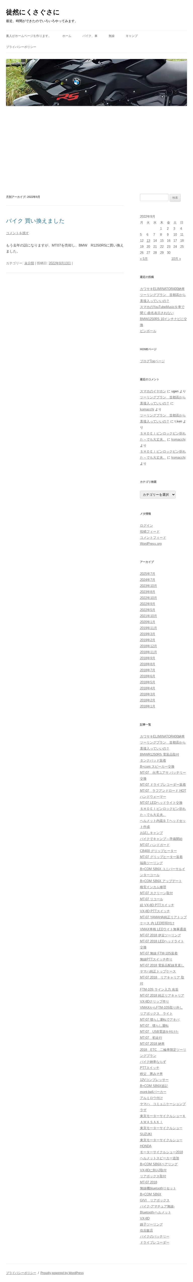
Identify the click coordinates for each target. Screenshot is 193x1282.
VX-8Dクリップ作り (154, 1001)
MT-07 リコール (151, 899)
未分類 (29, 263)
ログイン (146, 525)
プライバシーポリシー (21, 47)
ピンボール (148, 331)
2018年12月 (148, 646)
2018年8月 (147, 664)
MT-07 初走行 (151, 1038)
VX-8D (145, 1218)
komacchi (147, 409)
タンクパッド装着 (153, 760)
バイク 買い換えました (35, 221)
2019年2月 (147, 640)
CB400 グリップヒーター (158, 851)
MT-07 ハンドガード (155, 845)
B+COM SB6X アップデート (161, 881)
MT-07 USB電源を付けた (159, 1031)
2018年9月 (147, 658)
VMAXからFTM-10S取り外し (161, 1007)
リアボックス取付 (153, 1176)
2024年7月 (147, 580)
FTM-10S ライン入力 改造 (159, 989)
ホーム (66, 36)
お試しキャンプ (151, 833)
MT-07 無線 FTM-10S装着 (159, 953)
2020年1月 (147, 622)
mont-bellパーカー (153, 1092)
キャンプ (132, 36)
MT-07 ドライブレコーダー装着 (163, 784)
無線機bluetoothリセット (158, 1188)
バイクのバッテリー (154, 1236)
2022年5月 (147, 610)
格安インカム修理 (153, 887)
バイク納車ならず (153, 1062)
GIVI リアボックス (155, 1200)
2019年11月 (148, 628)
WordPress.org (151, 543)
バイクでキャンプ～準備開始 (161, 839)
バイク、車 (90, 36)
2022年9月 (147, 604)
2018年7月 (147, 670)
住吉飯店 (146, 1230)
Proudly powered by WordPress (62, 1273)
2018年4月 (147, 688)
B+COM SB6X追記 (154, 1086)
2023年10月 (148, 586)
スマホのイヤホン (153, 391)
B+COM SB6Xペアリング (159, 1164)
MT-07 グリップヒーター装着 (161, 857)
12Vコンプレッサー (154, 1080)
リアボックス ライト (156, 1013)
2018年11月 (148, 652)
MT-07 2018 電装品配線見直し (162, 965)
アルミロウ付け (151, 1098)
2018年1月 (147, 706)
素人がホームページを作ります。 (28, 36)
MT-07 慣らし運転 (154, 1025)
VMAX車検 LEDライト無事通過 (163, 929)
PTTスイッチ (149, 1068)
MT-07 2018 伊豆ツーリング (160, 935)
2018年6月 (147, 676)
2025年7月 (147, 574)
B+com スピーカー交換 (157, 766)
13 (148, 240)
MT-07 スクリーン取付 (156, 893)
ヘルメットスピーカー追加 (159, 1158)
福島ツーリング (151, 863)
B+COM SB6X (150, 1194)
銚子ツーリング (151, 1224)
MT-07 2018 (148, 1182)
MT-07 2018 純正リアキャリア (162, 995)
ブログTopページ (152, 361)
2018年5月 (147, 682)
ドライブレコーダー (154, 1242)
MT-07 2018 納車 (152, 1044)
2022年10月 (148, 598)
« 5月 (144, 259)
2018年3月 (147, 694)
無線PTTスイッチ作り (156, 959)
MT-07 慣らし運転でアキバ (159, 1019)
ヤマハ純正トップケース (158, 971)
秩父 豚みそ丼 (151, 1074)
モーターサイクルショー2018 (161, 1152)
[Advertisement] (96, 150)
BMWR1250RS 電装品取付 (159, 754)
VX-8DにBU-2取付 (153, 1170)
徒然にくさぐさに (33, 12)
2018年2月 (147, 700)
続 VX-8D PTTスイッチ (157, 905)
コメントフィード (153, 537)
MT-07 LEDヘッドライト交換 (161, 803)
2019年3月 (147, 634)
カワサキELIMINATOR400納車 (162, 289)
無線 (112, 36)
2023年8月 (147, 592)
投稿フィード (150, 531)
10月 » (176, 259)
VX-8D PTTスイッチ (155, 911)
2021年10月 (148, 616)
